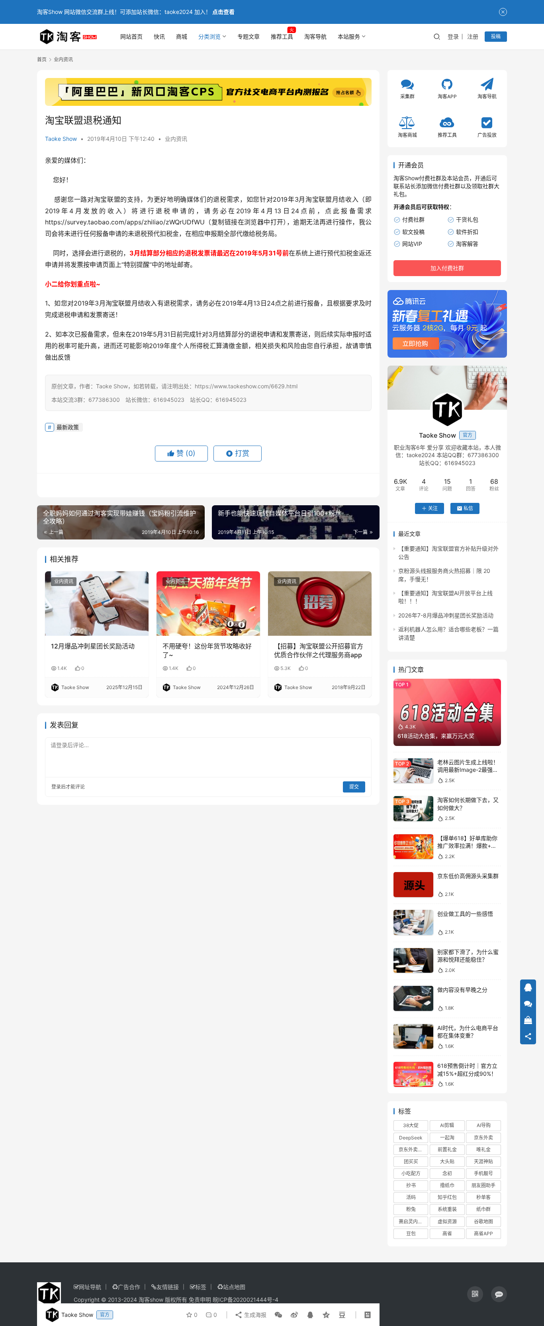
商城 (181, 36)
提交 (354, 787)
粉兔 (411, 1209)
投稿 (496, 36)
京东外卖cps (412, 1150)
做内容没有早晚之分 (462, 989)
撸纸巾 (447, 1185)
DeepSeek (411, 1138)
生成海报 (254, 1314)
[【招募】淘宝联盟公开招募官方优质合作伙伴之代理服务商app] (320, 603)
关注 (433, 508)
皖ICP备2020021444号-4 (245, 1299)
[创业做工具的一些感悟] (413, 922)
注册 (472, 36)
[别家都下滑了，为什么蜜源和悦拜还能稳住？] (413, 960)
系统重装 (447, 1209)
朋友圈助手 (483, 1185)
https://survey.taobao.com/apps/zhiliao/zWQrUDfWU (125, 222)
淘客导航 (315, 36)
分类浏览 (209, 36)
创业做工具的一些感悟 (465, 913)
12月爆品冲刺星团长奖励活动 (93, 646)
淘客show (151, 1299)
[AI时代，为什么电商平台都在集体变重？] (413, 1036)
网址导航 (90, 1286)
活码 (411, 1197)
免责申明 (200, 1299)
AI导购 (484, 1125)
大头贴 (447, 1161)
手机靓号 (483, 1173)
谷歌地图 (483, 1222)
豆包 (411, 1233)
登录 (453, 36)
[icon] (475, 1294)
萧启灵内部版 (413, 1222)
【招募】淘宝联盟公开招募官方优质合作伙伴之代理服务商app (318, 650)
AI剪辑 (447, 1125)
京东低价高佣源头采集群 (468, 875)
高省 (447, 1233)
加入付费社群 (447, 268)
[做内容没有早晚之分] (413, 998)
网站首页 (131, 36)
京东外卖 (483, 1138)
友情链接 (168, 1286)
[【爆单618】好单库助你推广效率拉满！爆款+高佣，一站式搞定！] (413, 846)
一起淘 (447, 1138)
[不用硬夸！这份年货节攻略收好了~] (208, 603)
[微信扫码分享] (278, 1315)
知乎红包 (447, 1197)
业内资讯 (176, 138)
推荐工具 (282, 36)
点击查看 (223, 11)
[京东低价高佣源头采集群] (413, 884)
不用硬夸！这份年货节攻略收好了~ (207, 650)
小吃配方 (411, 1173)
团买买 (411, 1161)
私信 (468, 508)
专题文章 (248, 36)
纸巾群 (483, 1209)
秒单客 (483, 1197)
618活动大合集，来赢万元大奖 (435, 735)
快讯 (159, 36)
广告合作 (129, 1286)
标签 (200, 1286)
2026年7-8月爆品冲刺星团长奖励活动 (445, 615)
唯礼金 (483, 1150)
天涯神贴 (483, 1161)
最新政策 (68, 427)
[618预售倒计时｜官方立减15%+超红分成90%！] (413, 1074)
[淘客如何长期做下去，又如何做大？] (413, 808)
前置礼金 (447, 1150)
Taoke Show (61, 138)
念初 (447, 1173)
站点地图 (234, 1286)
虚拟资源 (447, 1222)
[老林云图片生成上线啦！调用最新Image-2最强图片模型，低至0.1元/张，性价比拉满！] (413, 770)
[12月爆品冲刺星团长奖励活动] (97, 603)
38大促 (411, 1125)
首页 (42, 59)
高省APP (483, 1233)
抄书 (411, 1185)
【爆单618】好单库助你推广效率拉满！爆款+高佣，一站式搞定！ (467, 846)
